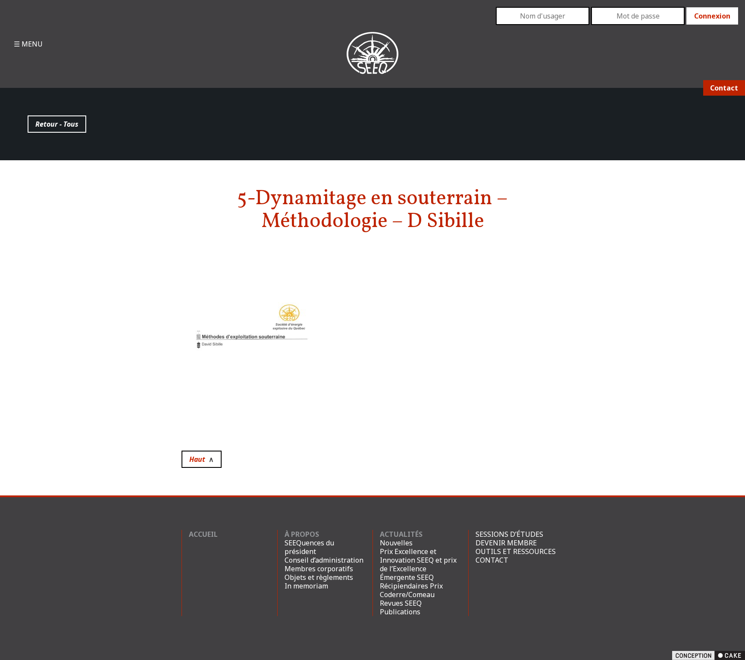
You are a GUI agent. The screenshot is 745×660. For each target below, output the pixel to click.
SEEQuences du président (309, 547)
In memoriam (306, 586)
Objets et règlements (319, 577)
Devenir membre (506, 543)
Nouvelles (396, 543)
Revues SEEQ (401, 603)
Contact (724, 88)
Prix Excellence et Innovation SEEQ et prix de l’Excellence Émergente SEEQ (418, 564)
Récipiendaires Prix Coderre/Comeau (411, 590)
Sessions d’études (509, 534)
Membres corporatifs (319, 568)
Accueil (203, 534)
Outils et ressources (516, 551)
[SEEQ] (372, 60)
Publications (400, 611)
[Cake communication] (708, 655)
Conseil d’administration (324, 560)
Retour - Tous (56, 124)
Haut (201, 459)
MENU (31, 44)
